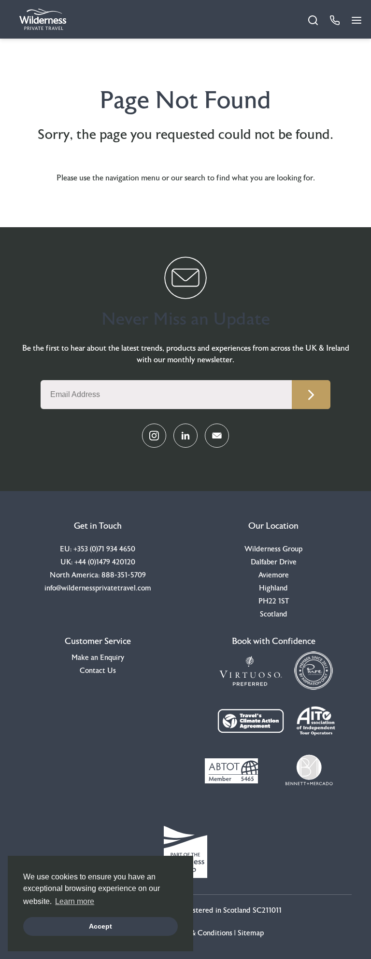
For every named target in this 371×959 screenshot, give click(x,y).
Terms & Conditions (201, 933)
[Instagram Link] (154, 436)
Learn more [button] (74, 901)
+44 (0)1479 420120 (104, 562)
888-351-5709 (123, 575)
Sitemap (251, 933)
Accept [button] (100, 926)
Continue (311, 394)
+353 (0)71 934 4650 (104, 549)
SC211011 (267, 910)
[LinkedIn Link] (185, 436)
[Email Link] (217, 436)
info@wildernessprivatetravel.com (97, 588)
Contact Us (98, 671)
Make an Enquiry (97, 658)
